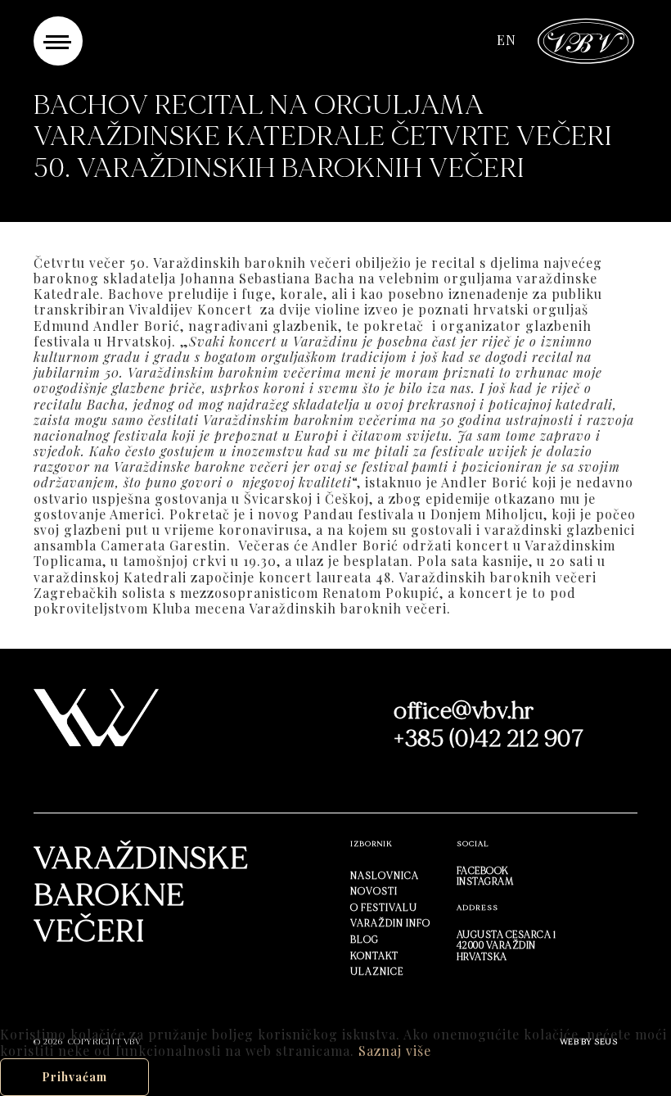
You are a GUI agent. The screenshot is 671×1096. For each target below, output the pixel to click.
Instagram (485, 881)
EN (506, 40)
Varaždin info (390, 923)
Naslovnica (384, 875)
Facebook (483, 870)
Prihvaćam (74, 1077)
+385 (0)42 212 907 (488, 739)
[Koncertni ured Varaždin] (586, 39)
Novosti (374, 891)
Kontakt (374, 956)
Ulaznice (376, 971)
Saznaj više (394, 1050)
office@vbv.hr (464, 711)
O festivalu (383, 907)
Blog (364, 939)
